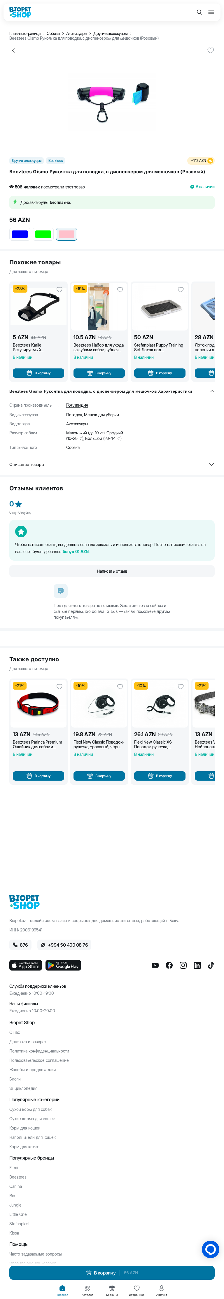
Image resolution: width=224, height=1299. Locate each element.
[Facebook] (169, 965)
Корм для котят (23, 1146)
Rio (12, 1195)
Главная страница (24, 33)
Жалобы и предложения (32, 1069)
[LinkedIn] (197, 965)
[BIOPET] (20, 12)
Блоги (15, 1079)
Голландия (77, 405)
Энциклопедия (23, 1088)
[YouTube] (155, 965)
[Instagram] (183, 965)
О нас (14, 1032)
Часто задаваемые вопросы (35, 1254)
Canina (15, 1186)
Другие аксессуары (110, 33)
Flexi (13, 1167)
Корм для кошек (24, 1128)
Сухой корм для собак (30, 1109)
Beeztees (18, 1177)
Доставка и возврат (27, 1041)
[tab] (62, 1290)
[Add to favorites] (210, 50)
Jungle (15, 1205)
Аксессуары (76, 33)
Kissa (14, 1233)
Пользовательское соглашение (39, 1060)
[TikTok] (211, 965)
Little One (18, 1214)
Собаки (53, 33)
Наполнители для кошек (32, 1137)
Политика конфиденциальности (39, 1051)
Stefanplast (19, 1223)
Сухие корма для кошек (32, 1118)
